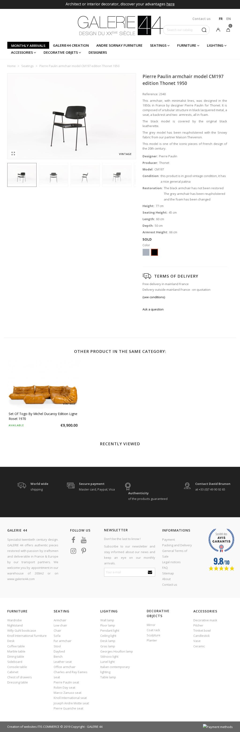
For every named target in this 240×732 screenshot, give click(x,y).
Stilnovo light (109, 656)
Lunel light (107, 662)
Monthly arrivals (28, 45)
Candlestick (201, 636)
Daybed (59, 651)
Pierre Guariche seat (68, 708)
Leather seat (63, 662)
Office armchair (64, 667)
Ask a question (153, 309)
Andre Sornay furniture (119, 45)
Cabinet (12, 672)
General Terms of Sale (174, 553)
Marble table (16, 651)
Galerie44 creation (71, 45)
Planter (152, 640)
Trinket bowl (202, 630)
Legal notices (171, 562)
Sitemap (168, 573)
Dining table (15, 656)
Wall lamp (107, 620)
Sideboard (14, 662)
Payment (168, 539)
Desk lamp (107, 641)
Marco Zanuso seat (67, 692)
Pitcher (198, 625)
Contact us (169, 584)
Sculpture (153, 635)
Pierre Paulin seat (66, 682)
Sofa (57, 636)
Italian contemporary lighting (115, 669)
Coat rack (153, 630)
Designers (98, 52)
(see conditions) (153, 297)
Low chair (60, 625)
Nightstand (15, 625)
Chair (57, 630)
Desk (11, 641)
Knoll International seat (70, 698)
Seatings (158, 45)
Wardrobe (14, 620)
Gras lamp (107, 646)
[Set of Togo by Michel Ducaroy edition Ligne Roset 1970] (43, 384)
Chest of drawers (19, 677)
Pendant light (109, 630)
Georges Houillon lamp (116, 651)
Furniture (186, 45)
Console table (17, 667)
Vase (197, 641)
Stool (57, 646)
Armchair (60, 620)
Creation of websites (22, 726)
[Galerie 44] (120, 25)
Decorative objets (61, 52)
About (166, 579)
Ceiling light (108, 636)
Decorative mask (205, 620)
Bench (58, 656)
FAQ (165, 568)
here (170, 4)
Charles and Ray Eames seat (70, 674)
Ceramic (199, 646)
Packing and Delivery (177, 545)
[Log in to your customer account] (218, 29)
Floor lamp (107, 625)
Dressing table (17, 682)
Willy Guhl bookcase (21, 630)
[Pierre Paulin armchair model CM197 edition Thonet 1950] (13, 153)
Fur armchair (62, 641)
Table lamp (108, 677)
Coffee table (16, 646)
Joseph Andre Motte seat (71, 703)
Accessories (22, 52)
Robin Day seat (64, 687)
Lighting (215, 45)
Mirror (151, 625)
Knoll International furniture (27, 636)
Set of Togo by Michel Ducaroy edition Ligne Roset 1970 (43, 416)
